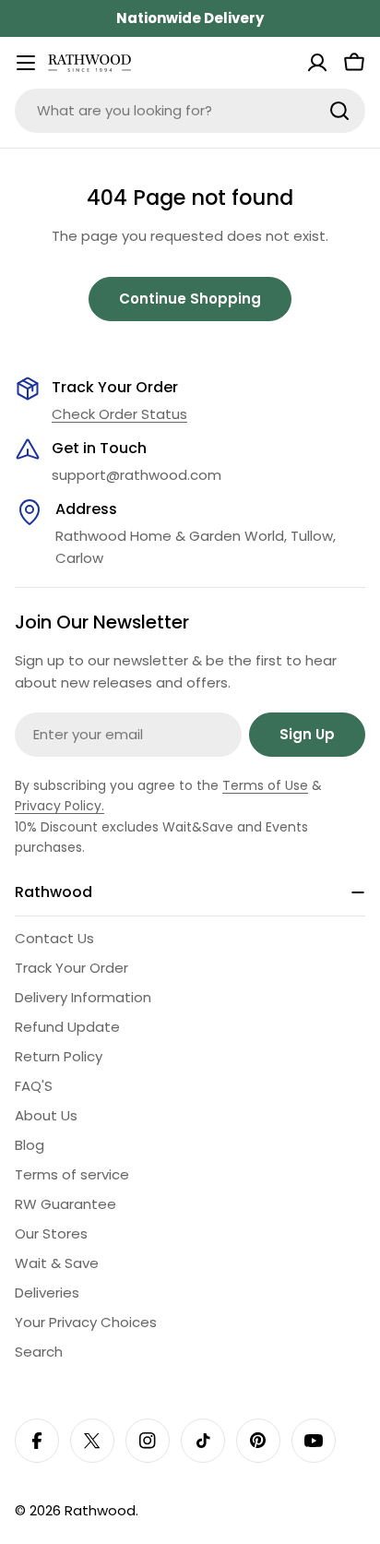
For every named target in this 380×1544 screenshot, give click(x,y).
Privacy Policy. (59, 805)
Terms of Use (265, 785)
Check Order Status (119, 414)
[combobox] (190, 111)
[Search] (339, 111)
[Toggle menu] (26, 63)
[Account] (317, 63)
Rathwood (100, 1510)
